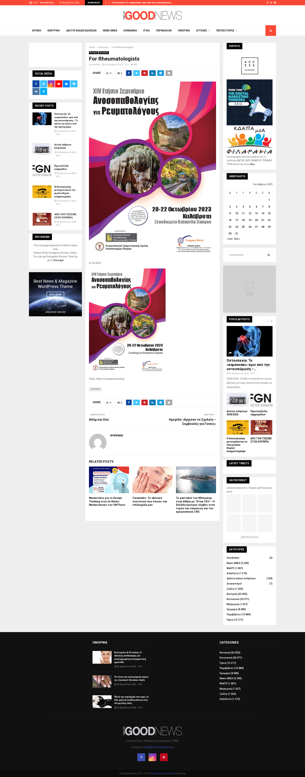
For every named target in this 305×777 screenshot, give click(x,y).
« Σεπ (230, 238)
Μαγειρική (233, 604)
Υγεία (146, 30)
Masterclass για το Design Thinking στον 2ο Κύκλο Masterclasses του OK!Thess (107, 501)
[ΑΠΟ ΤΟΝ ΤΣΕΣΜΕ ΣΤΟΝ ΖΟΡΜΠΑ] (42, 219)
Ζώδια (230, 588)
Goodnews (233, 557)
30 (230, 233)
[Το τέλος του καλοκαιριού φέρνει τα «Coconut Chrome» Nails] (102, 681)
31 (236, 233)
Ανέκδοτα (232, 573)
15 (269, 213)
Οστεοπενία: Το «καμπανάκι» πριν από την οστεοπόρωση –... (248, 364)
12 (250, 213)
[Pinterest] (164, 757)
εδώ (252, 164)
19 (250, 220)
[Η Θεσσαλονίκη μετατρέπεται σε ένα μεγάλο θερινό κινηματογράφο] (42, 191)
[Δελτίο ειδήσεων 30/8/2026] (42, 149)
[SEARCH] (269, 254)
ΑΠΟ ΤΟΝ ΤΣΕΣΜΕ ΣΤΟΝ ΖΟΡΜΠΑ (65, 216)
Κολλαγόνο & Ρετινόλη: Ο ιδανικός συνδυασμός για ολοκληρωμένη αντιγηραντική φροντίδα (130, 657)
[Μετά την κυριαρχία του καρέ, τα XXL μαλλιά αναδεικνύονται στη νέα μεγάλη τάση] (102, 701)
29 (269, 226)
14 (262, 213)
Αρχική (36, 30)
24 (236, 226)
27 (256, 226)
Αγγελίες (201, 30)
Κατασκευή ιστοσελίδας (162, 773)
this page (58, 260)
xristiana (96, 64)
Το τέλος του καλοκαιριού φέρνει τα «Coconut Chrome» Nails (131, 678)
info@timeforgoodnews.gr (159, 747)
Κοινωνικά (130, 30)
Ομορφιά (184, 30)
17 (236, 220)
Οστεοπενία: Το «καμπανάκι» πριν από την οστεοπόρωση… (142, 2)
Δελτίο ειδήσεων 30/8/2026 (62, 146)
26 (250, 226)
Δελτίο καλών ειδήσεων (81, 30)
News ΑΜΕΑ (110, 30)
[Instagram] (152, 757)
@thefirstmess (250, 537)
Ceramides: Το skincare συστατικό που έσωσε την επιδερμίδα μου (150, 501)
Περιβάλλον (164, 30)
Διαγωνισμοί (234, 583)
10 (236, 213)
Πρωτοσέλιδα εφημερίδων (61, 167)
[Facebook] (141, 757)
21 (262, 220)
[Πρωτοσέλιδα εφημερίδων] (42, 170)
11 (243, 213)
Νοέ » (237, 238)
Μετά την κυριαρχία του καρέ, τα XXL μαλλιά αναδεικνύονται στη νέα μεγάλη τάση (131, 700)
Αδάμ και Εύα (99, 419)
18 (243, 220)
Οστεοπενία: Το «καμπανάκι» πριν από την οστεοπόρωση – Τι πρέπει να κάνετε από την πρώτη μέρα (66, 120)
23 (230, 226)
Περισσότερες (225, 30)
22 (269, 220)
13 (256, 213)
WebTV (231, 568)
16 (230, 220)
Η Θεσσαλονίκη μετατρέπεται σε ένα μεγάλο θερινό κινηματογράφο (64, 192)
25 (243, 226)
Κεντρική (53, 30)
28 (262, 226)
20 (256, 220)
